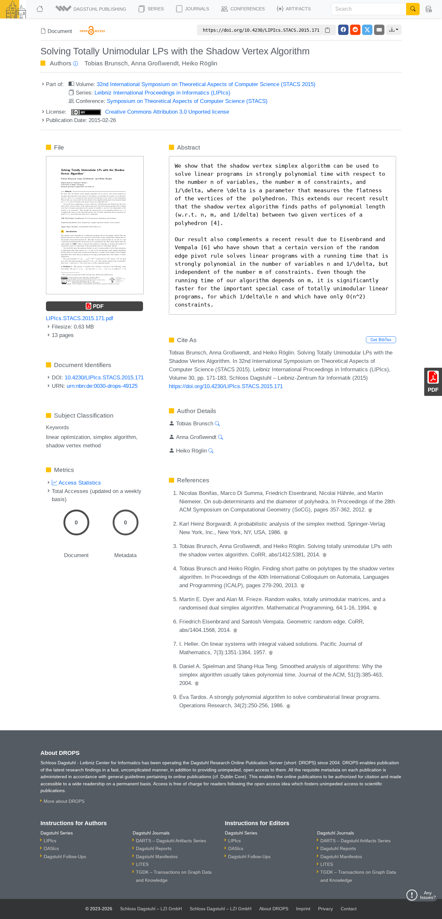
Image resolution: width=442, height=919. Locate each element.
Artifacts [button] (298, 8)
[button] (91, 9)
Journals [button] (196, 8)
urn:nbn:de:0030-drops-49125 (102, 386)
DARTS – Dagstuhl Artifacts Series (171, 840)
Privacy (325, 908)
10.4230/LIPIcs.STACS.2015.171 (104, 377)
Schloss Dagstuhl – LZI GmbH (151, 908)
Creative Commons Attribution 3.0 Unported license (166, 111)
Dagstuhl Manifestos (157, 856)
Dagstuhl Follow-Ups (65, 856)
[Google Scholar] (370, 509)
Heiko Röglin (199, 63)
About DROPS (273, 908)
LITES (142, 864)
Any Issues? (428, 895)
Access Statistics (79, 482)
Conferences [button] (247, 8)
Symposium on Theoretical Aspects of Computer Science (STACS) (187, 101)
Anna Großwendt (155, 63)
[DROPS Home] (40, 9)
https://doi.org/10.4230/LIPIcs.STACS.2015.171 (226, 386)
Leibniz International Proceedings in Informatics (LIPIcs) (162, 92)
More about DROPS (64, 801)
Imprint (303, 908)
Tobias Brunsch (106, 63)
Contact (349, 908)
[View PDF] (95, 224)
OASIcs (51, 848)
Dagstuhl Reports (153, 848)
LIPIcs (50, 840)
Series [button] (155, 8)
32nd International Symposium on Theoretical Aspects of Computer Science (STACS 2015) (206, 84)
